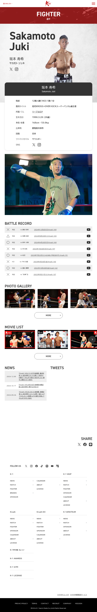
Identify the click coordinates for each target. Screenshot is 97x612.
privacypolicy (21, 603)
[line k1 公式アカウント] (47, 466)
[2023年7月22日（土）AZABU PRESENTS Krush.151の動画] (89, 255)
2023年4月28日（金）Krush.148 (44, 261)
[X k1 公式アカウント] (26, 466)
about (39, 485)
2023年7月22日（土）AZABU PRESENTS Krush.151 (49, 255)
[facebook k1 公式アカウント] (36, 466)
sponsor (14, 497)
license (40, 489)
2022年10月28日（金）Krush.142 (45, 268)
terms (34, 603)
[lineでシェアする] (90, 444)
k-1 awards (16, 558)
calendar (41, 480)
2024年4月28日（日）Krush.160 (45, 242)
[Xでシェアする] (79, 444)
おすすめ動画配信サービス (78, 594)
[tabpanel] (20, 298)
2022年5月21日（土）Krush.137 (45, 274)
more (54, 316)
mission (78, 603)
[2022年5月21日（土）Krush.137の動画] (89, 274)
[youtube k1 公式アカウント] (52, 466)
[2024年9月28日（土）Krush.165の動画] (89, 236)
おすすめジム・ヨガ (63, 594)
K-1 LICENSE (16, 575)
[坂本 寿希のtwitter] (11, 69)
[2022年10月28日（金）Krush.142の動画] (89, 268)
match (13, 485)
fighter (13, 489)
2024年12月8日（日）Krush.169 (45, 229)
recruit (55, 603)
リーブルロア (37, 112)
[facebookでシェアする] (85, 444)
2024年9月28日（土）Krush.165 (45, 236)
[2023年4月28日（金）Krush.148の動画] (89, 262)
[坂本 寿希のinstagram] (16, 69)
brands (13, 493)
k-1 (17, 550)
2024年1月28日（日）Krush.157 (44, 249)
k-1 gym (14, 567)
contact (45, 603)
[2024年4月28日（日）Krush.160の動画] (89, 242)
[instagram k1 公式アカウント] (31, 466)
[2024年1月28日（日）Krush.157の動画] (89, 249)
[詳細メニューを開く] (93, 3)
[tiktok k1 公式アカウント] (42, 466)
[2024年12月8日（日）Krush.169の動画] (89, 230)
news (12, 480)
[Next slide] (92, 298)
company (67, 603)
